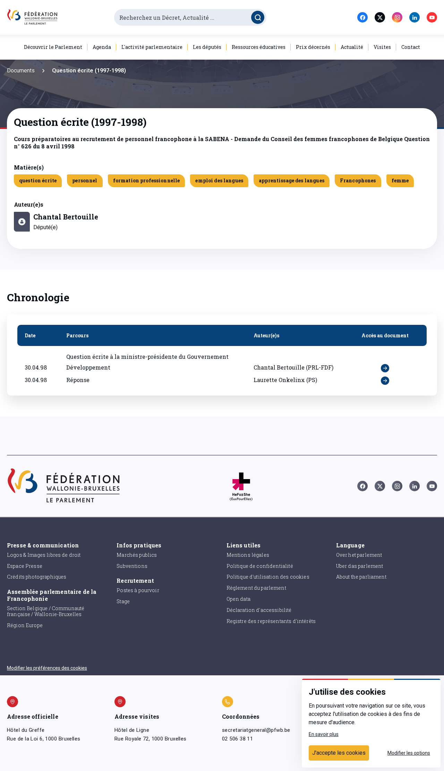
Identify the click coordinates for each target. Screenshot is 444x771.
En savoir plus (324, 734)
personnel (84, 180)
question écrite (38, 180)
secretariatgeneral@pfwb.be (256, 730)
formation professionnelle (146, 180)
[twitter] (380, 17)
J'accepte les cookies (339, 753)
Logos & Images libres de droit (44, 555)
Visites (382, 47)
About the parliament (361, 576)
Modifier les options (408, 753)
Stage (123, 601)
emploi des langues (219, 180)
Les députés (207, 47)
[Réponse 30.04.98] (385, 380)
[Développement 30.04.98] (385, 368)
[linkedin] (414, 17)
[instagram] (397, 17)
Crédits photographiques (36, 576)
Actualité (352, 47)
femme (400, 180)
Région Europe (25, 625)
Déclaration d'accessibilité (259, 610)
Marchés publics (137, 555)
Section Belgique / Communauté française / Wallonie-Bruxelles (45, 611)
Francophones (358, 180)
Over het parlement (359, 555)
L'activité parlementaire (151, 47)
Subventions (132, 566)
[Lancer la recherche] (257, 17)
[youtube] (432, 17)
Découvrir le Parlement (53, 47)
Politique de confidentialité (260, 566)
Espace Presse (24, 566)
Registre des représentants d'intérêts (271, 621)
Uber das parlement (359, 566)
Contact (410, 47)
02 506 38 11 (237, 739)
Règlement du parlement (256, 587)
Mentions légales (248, 555)
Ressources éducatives (258, 47)
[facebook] (362, 17)
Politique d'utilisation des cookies (268, 576)
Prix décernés (313, 47)
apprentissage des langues (291, 180)
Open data (238, 599)
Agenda (102, 47)
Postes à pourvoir (138, 590)
